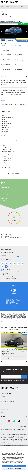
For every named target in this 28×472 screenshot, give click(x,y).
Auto (11, 6)
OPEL (19, 6)
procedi (14, 306)
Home (2, 6)
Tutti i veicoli (7, 6)
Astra (22, 6)
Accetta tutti (14, 465)
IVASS (8, 437)
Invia (24, 377)
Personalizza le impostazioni (14, 468)
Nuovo (15, 6)
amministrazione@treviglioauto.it (10, 445)
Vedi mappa (14, 241)
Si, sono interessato (9, 276)
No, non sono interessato (10, 278)
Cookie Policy (14, 431)
